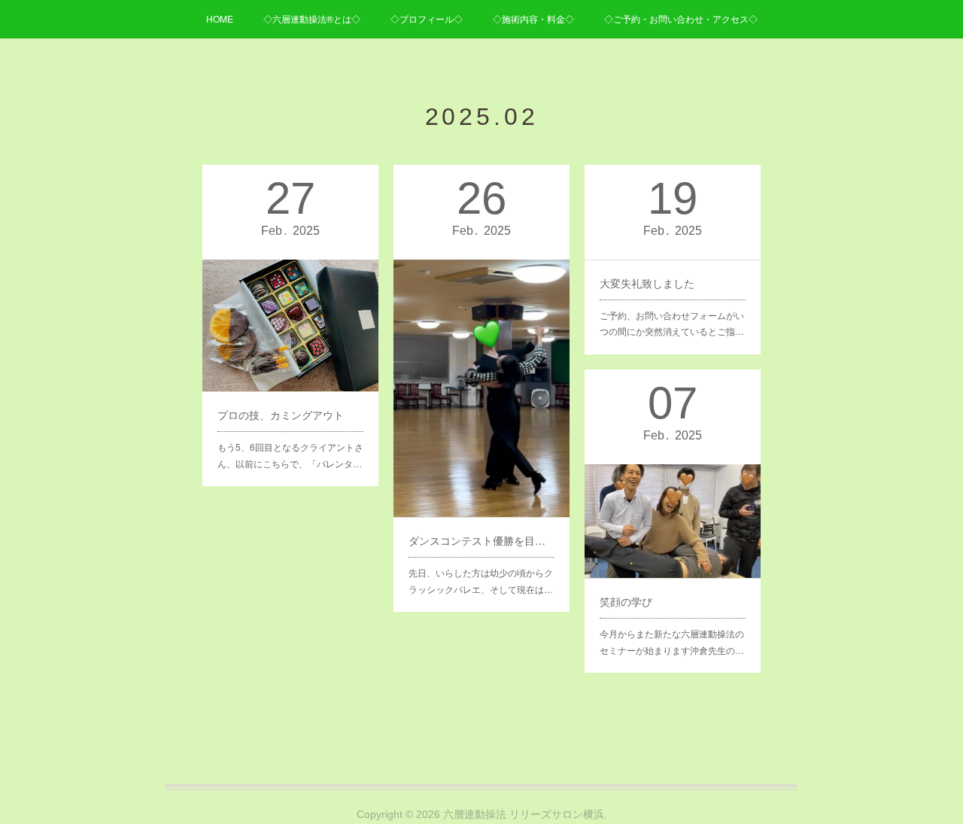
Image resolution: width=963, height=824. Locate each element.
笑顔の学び (626, 601)
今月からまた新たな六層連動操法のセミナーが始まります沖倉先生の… (672, 641)
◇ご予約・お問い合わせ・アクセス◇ (681, 18)
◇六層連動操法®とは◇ (311, 18)
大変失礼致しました (647, 282)
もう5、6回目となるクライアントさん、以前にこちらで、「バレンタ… (290, 455)
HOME (219, 18)
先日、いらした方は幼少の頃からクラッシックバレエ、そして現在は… (481, 580)
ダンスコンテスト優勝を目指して (481, 540)
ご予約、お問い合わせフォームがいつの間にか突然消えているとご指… (672, 323)
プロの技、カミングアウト (280, 414)
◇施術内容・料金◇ (533, 18)
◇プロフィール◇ (426, 18)
